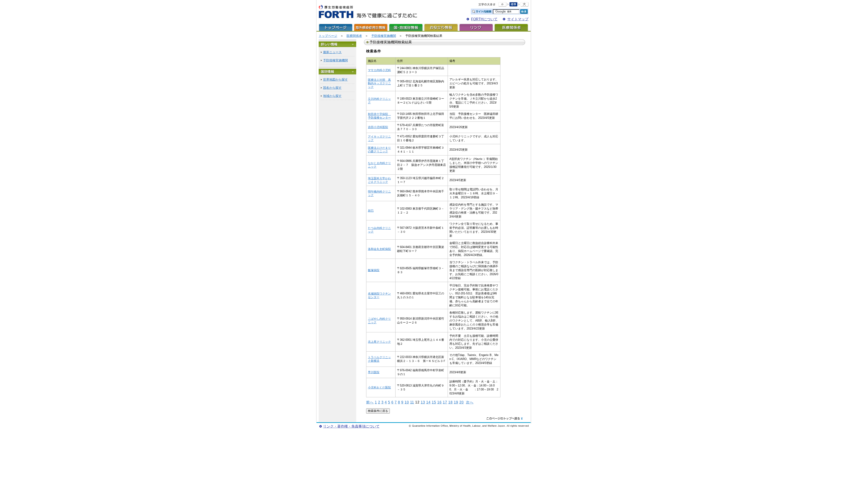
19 (456, 402)
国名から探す (332, 87)
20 (461, 402)
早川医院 (373, 372)
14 (428, 402)
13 (423, 402)
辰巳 (371, 210)
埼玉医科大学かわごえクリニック (379, 180)
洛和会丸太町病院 (379, 249)
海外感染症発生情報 (371, 27)
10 (407, 402)
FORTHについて (484, 19)
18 (450, 402)
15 (434, 402)
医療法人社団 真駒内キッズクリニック (379, 83)
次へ (469, 402)
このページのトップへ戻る (504, 418)
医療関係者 (511, 27)
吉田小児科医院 (378, 127)
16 (439, 402)
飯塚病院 (373, 270)
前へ (370, 402)
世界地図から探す (335, 79)
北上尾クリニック (379, 341)
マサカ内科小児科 (379, 70)
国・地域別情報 (406, 27)
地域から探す (332, 96)
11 (412, 402)
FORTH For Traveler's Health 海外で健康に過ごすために (368, 12)
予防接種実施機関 (383, 36)
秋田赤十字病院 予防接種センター (379, 115)
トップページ (336, 27)
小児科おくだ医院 (379, 387)
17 (445, 402)
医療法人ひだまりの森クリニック (379, 149)
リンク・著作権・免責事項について (351, 426)
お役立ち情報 (441, 27)
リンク (476, 27)
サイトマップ (517, 19)
